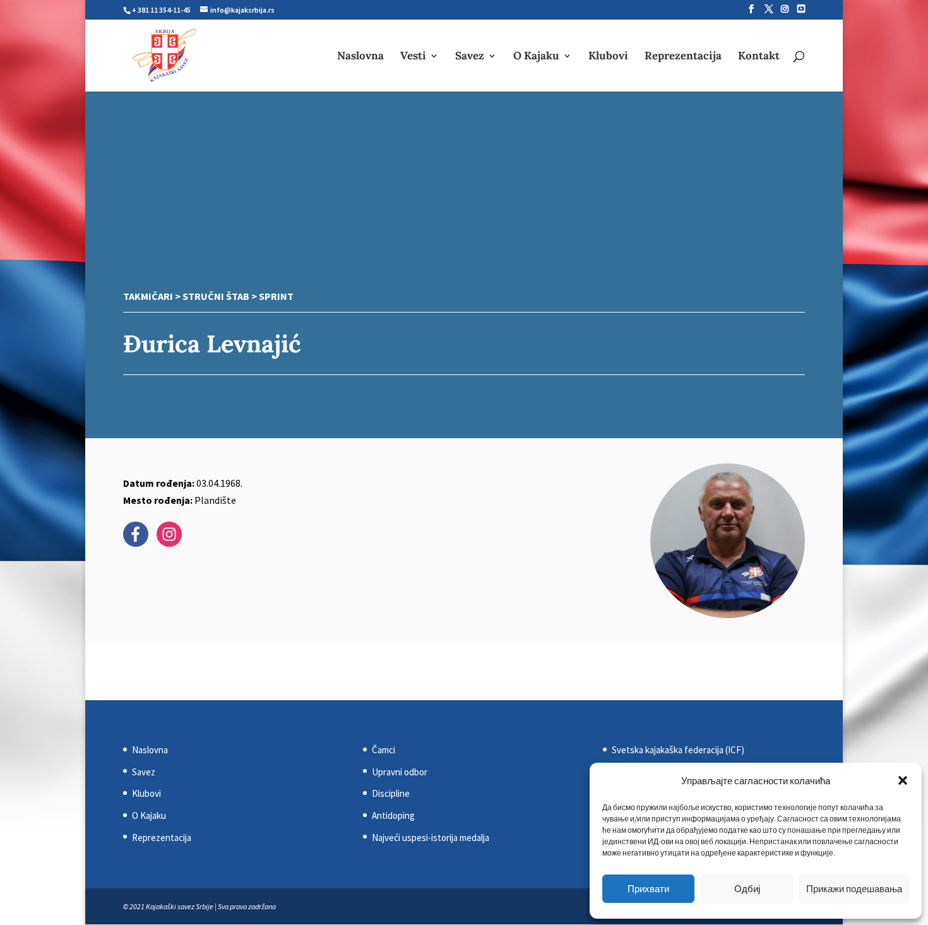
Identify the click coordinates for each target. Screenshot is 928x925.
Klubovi (608, 57)
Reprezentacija (683, 57)
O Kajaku (536, 57)
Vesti (413, 57)
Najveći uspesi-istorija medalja (430, 838)
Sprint (276, 296)
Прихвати (648, 889)
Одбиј (747, 889)
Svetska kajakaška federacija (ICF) (678, 750)
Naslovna (360, 57)
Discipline (391, 793)
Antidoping (393, 815)
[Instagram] (784, 8)
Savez (469, 57)
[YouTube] (801, 8)
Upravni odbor (399, 772)
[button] (902, 780)
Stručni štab (215, 296)
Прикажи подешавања (854, 889)
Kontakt (759, 57)
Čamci (383, 750)
